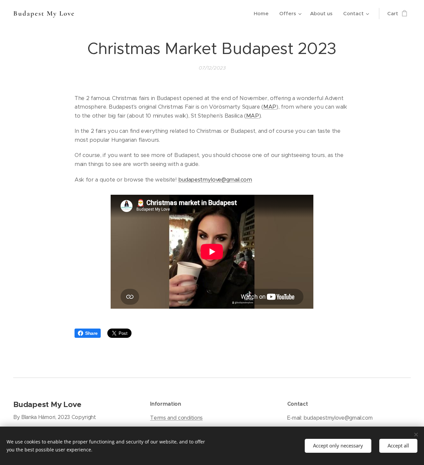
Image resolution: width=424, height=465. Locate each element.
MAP (269, 106)
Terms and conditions (176, 418)
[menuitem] (263, 13)
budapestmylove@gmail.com (215, 179)
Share (91, 333)
